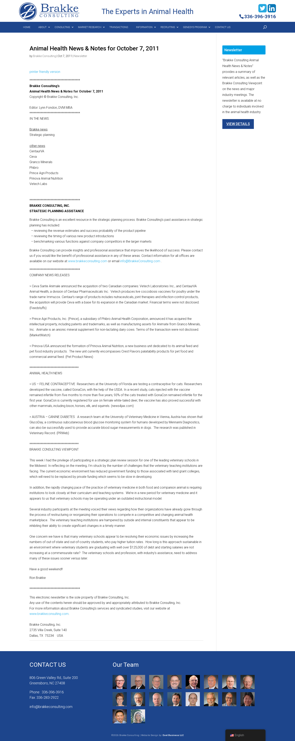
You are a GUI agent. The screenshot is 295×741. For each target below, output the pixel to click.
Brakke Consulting (44, 56)
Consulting (62, 27)
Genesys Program (195, 27)
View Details (238, 124)
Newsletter (80, 56)
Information (144, 27)
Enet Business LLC (173, 735)
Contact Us (222, 27)
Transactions (118, 27)
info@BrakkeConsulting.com (140, 261)
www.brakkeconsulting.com (87, 261)
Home (26, 27)
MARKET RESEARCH (89, 27)
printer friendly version (45, 72)
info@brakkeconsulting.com (51, 707)
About (42, 27)
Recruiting (168, 27)
